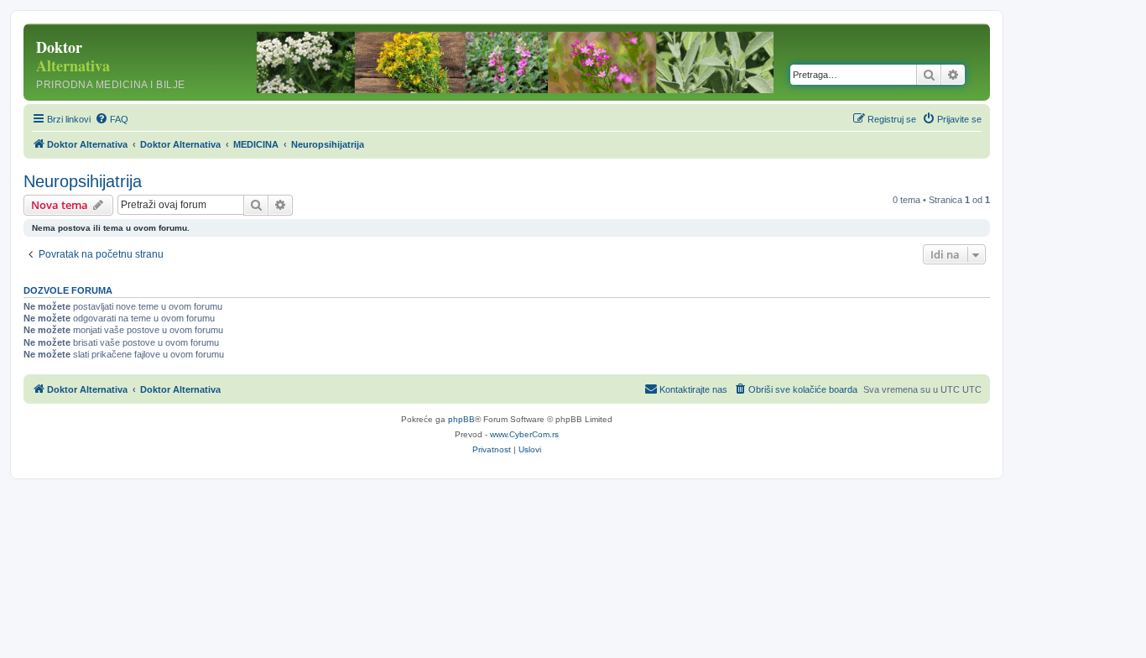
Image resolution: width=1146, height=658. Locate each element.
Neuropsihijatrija (82, 181)
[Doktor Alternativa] (134, 62)
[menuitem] (111, 119)
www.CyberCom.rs (524, 434)
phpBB (461, 419)
